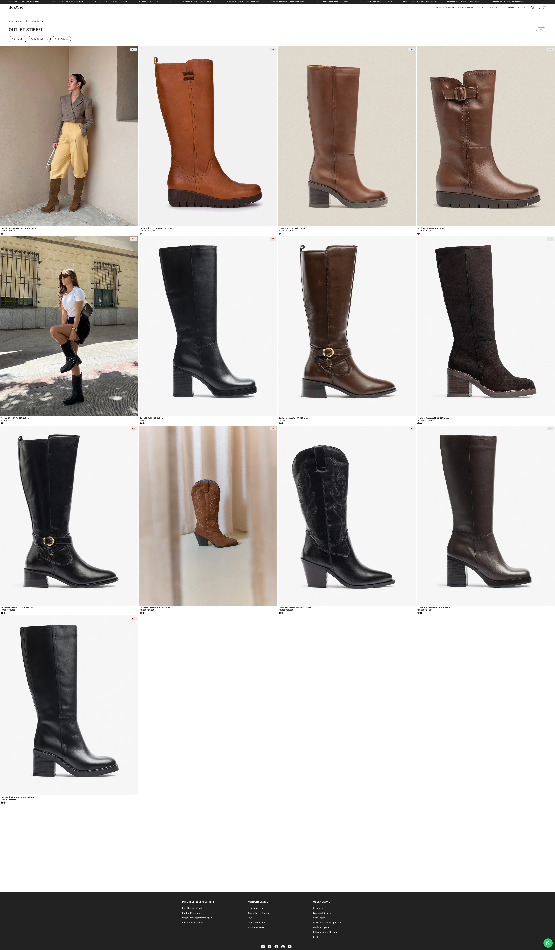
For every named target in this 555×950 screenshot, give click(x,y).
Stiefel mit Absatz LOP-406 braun (294, 418)
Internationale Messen (325, 932)
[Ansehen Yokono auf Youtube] (289, 946)
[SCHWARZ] (421, 613)
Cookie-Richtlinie (191, 913)
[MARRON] (143, 423)
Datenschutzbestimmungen (197, 917)
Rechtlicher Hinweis (192, 908)
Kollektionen (25, 21)
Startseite (13, 21)
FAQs (250, 917)
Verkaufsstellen (256, 908)
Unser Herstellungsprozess (327, 922)
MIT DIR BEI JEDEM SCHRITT (198, 901)
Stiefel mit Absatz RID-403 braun (155, 608)
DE (524, 7)
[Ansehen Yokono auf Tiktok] (270, 946)
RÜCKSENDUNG (256, 927)
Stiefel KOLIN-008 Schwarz (152, 418)
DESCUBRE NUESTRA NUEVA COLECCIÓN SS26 (23, 2)
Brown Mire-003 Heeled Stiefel (292, 228)
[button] (466, 7)
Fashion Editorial (322, 913)
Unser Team (319, 917)
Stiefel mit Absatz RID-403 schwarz (295, 608)
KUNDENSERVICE (258, 901)
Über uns (318, 908)
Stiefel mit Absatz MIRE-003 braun (433, 418)
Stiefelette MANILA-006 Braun (431, 228)
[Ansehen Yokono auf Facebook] (276, 946)
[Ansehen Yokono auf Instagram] (263, 946)
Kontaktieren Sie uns (259, 913)
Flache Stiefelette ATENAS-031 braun (156, 228)
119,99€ (282, 420)
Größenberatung (256, 922)
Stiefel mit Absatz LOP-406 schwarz (17, 608)
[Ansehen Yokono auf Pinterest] (283, 946)
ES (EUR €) (512, 7)
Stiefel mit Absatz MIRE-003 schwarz (18, 797)
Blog (315, 936)
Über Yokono (321, 901)
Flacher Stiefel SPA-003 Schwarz (16, 418)
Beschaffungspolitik (192, 922)
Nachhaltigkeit (321, 927)
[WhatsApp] (548, 943)
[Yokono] (17, 7)
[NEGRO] (282, 423)
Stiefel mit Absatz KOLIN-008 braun (433, 608)
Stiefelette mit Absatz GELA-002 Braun (18, 228)
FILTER (541, 29)
